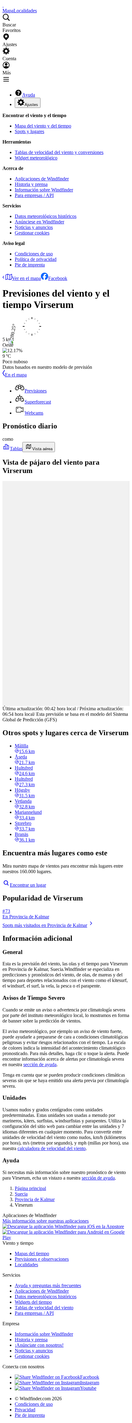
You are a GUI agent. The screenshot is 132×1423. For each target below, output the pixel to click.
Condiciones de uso (34, 253)
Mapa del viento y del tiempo (43, 125)
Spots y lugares (29, 131)
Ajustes (31, 104)
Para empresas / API (34, 195)
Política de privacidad (35, 259)
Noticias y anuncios (34, 227)
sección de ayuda (39, 1064)
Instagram (89, 1382)
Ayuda (28, 94)
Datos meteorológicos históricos (45, 216)
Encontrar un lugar (28, 885)
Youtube (88, 1388)
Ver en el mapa (26, 278)
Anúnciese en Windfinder (39, 221)
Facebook (57, 278)
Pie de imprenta (30, 264)
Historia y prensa (31, 184)
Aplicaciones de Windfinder (42, 178)
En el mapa (16, 374)
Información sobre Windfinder (44, 189)
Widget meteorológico (36, 157)
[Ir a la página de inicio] (3, 5)
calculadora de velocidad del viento (51, 1148)
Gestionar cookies (32, 232)
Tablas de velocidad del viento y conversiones (59, 152)
